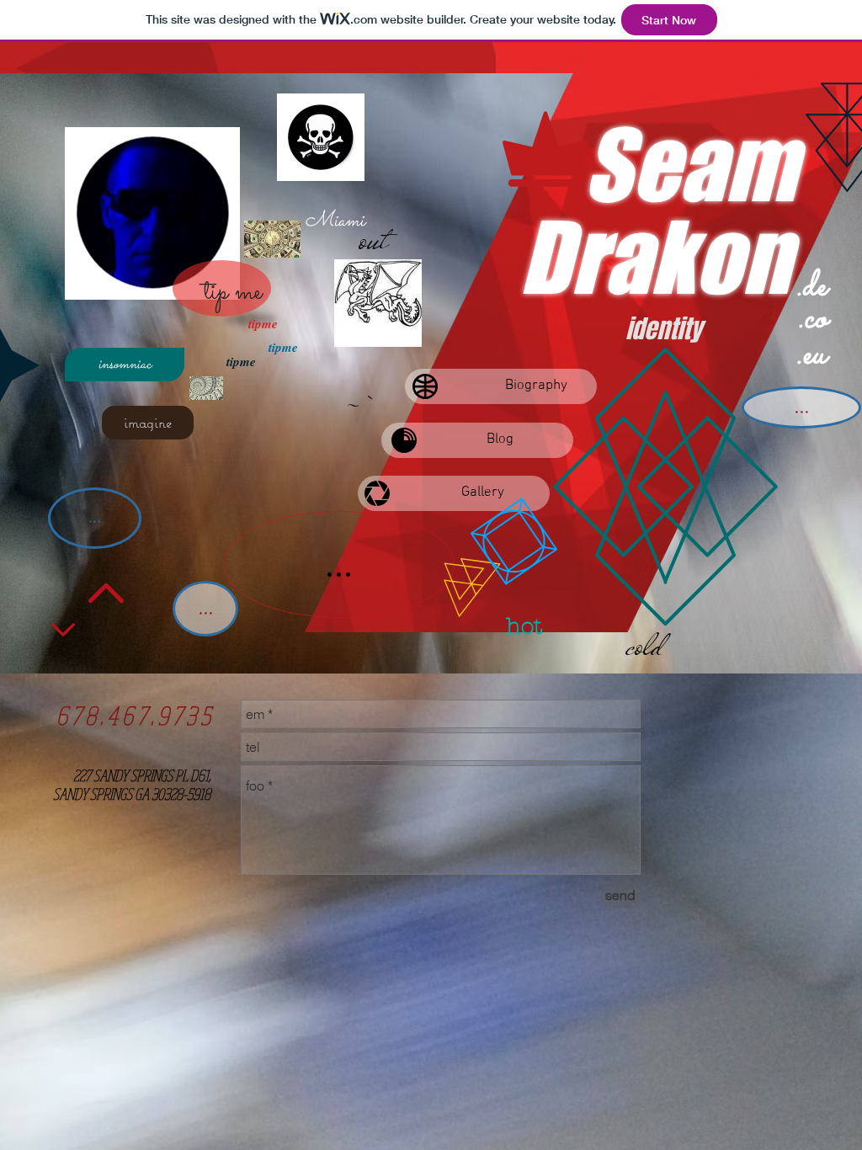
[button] (124, 364)
